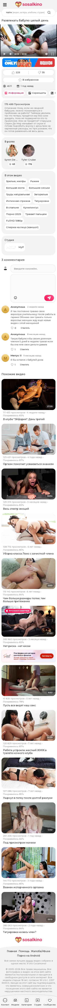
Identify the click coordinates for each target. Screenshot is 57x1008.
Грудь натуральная (18, 194)
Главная (12, 951)
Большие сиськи (39, 187)
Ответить (25, 328)
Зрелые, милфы (16, 181)
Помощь (24, 951)
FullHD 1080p (14, 220)
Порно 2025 (13, 214)
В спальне (12, 207)
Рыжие (34, 181)
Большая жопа (15, 187)
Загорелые (41, 194)
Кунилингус (30, 207)
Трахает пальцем (36, 214)
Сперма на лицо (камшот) (22, 227)
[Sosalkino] (28, 4)
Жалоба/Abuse (40, 951)
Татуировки (42, 200)
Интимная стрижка (18, 200)
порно (29, 960)
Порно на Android (28, 955)
